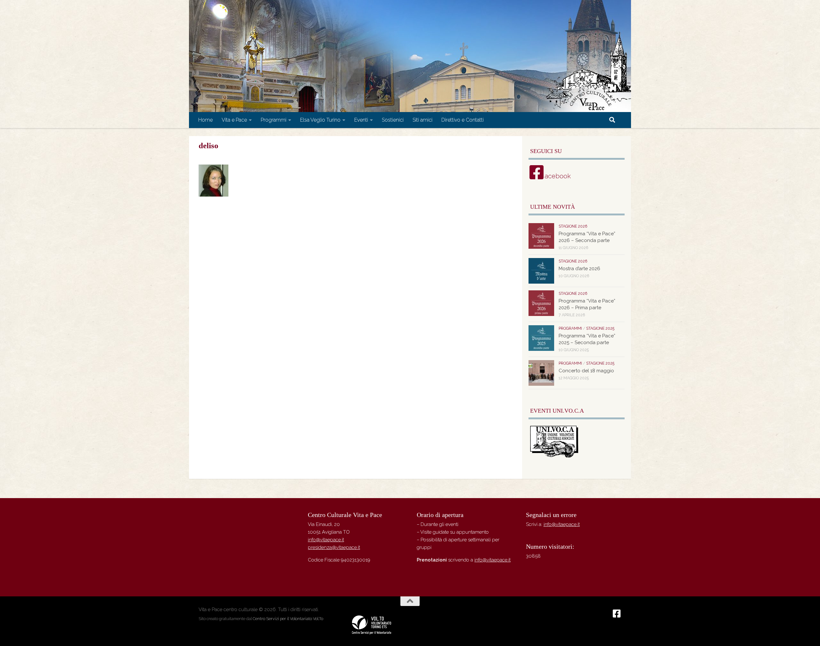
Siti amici (422, 120)
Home (205, 120)
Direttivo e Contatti (462, 120)
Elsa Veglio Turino (320, 120)
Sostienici (393, 120)
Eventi (361, 120)
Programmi (273, 120)
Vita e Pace (234, 120)
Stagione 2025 (600, 328)
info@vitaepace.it (326, 540)
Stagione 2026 (573, 226)
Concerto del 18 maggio (586, 371)
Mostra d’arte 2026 (579, 268)
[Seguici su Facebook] (616, 613)
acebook (558, 176)
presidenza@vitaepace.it (334, 547)
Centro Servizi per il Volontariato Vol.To (288, 618)
